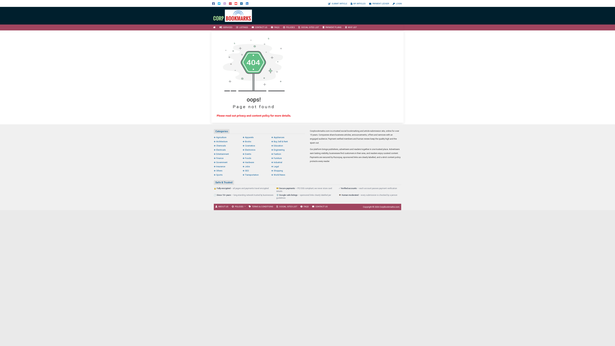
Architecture (221, 141)
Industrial (278, 162)
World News (279, 175)
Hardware (249, 162)
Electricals (221, 150)
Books (248, 141)
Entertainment (222, 154)
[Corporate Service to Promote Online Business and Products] (233, 15)
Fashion (277, 154)
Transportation (252, 175)
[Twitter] (219, 3)
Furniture (278, 158)
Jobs (247, 166)
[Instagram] (224, 3)
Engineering (279, 150)
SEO (247, 170)
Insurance (220, 166)
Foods (248, 158)
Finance (219, 158)
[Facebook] (213, 3)
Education (278, 145)
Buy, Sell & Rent (281, 141)
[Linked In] (247, 3)
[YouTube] (236, 3)
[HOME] (214, 27)
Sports (219, 175)
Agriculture (221, 137)
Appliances (279, 137)
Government (221, 162)
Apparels (249, 137)
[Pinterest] (230, 3)
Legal (276, 166)
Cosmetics (250, 145)
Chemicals (221, 145)
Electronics (250, 150)
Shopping (278, 170)
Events (248, 154)
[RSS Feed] (241, 3)
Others (219, 170)
